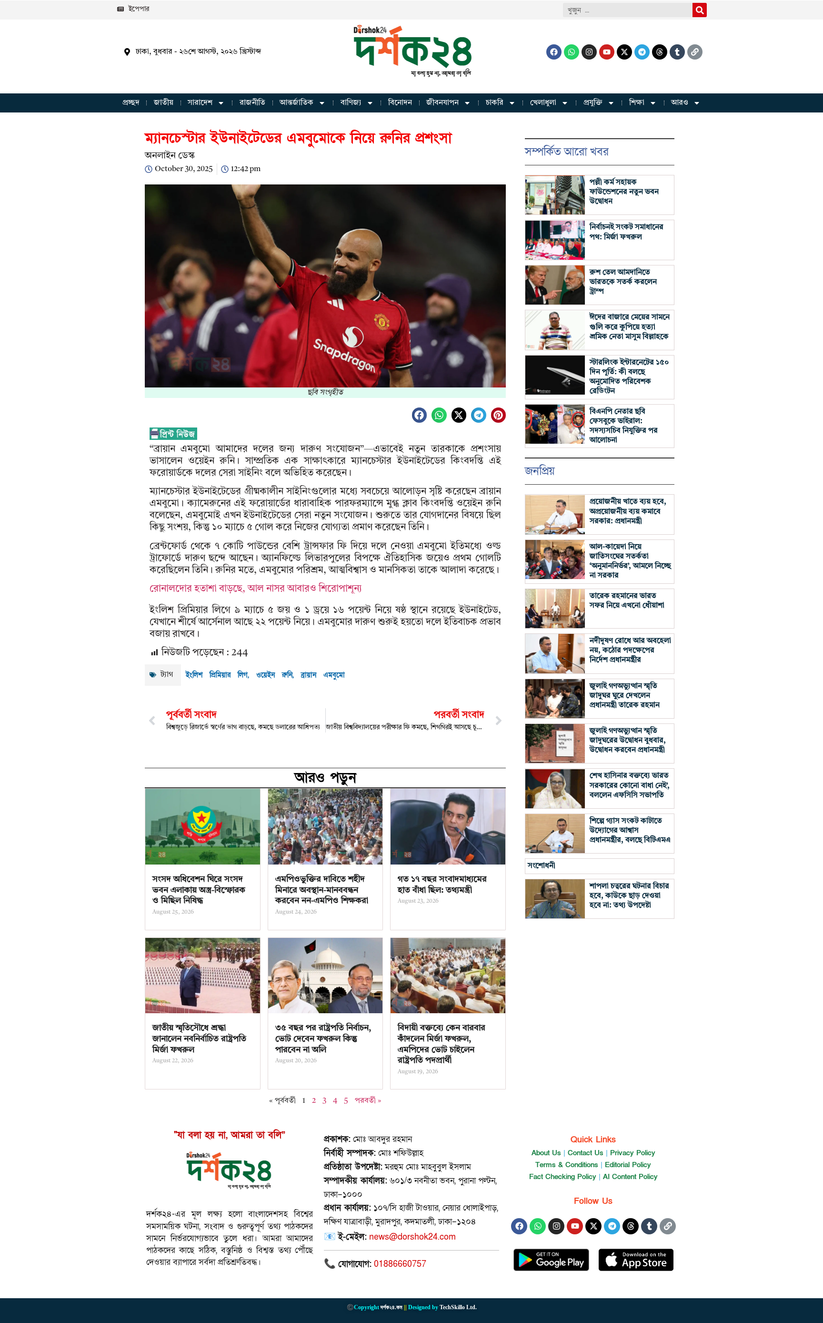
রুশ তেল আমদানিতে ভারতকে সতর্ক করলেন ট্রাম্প (623, 282)
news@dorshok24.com (412, 1236)
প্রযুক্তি (592, 103)
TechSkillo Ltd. (458, 1307)
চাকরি (494, 103)
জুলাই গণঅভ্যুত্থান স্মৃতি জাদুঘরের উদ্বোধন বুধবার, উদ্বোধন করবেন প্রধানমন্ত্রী (628, 740)
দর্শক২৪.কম (391, 1307)
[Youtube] (606, 52)
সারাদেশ (200, 103)
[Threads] (659, 52)
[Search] (700, 10)
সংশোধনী (541, 866)
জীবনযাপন (442, 103)
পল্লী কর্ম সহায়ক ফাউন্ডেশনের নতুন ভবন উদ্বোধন (624, 192)
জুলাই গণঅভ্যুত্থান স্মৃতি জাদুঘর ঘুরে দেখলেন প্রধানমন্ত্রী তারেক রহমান (625, 695)
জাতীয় (163, 103)
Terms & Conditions (566, 1165)
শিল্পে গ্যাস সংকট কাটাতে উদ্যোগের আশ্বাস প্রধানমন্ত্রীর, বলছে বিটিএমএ (630, 830)
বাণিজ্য (351, 103)
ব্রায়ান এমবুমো (323, 675)
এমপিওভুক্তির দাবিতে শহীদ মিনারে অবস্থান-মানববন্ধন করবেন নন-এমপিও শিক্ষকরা (321, 890)
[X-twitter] (624, 52)
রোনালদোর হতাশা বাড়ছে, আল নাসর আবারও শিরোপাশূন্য (256, 589)
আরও (679, 103)
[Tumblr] (677, 52)
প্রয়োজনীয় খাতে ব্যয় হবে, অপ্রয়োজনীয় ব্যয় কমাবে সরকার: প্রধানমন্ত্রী (628, 511)
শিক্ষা (636, 103)
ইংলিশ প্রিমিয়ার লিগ (217, 675)
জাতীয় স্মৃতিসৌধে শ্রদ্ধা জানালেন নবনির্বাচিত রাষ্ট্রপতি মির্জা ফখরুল (199, 1039)
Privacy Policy (632, 1153)
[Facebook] (554, 52)
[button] (419, 415)
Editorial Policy (628, 1165)
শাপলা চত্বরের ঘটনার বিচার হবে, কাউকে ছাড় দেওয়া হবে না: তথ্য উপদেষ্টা (629, 896)
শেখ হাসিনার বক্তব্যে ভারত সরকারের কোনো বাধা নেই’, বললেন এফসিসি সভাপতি (630, 785)
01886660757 (400, 1264)
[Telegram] (642, 52)
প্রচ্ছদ (131, 103)
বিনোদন (400, 103)
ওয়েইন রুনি (274, 675)
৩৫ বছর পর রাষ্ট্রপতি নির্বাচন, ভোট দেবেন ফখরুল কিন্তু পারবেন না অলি (323, 1039)
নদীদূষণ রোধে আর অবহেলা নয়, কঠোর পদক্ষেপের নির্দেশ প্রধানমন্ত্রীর (630, 650)
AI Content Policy (630, 1176)
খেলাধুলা (543, 103)
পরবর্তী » (368, 1101)
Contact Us (585, 1153)
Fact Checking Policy (562, 1176)
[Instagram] (589, 52)
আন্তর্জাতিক (296, 103)
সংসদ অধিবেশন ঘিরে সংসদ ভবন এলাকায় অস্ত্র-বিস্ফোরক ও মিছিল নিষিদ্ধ (198, 890)
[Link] (695, 52)
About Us (546, 1153)
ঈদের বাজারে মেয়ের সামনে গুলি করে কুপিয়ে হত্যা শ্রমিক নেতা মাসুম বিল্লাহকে (630, 327)
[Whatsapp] (571, 52)
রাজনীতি (252, 103)
